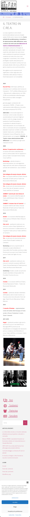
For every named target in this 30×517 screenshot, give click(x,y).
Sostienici (13, 405)
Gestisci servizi (15, 497)
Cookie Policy (11, 515)
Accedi (4, 466)
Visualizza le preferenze (15, 511)
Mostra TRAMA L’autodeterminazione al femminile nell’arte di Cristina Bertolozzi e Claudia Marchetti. (13, 441)
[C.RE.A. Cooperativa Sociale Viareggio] (9, 6)
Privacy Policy (18, 515)
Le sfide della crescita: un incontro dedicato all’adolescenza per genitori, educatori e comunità (14, 434)
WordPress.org (6, 474)
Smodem (13, 416)
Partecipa (13, 411)
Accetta (15, 502)
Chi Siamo (8, 17)
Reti (10, 400)
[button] (27, 482)
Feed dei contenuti (7, 469)
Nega (15, 507)
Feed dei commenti (7, 471)
